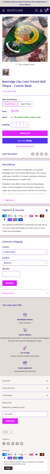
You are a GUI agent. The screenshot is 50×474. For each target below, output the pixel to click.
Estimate (9, 283)
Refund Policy (7, 293)
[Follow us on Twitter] (8, 443)
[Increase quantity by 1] (26, 124)
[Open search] (36, 10)
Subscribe (10, 421)
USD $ (6, 432)
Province (5, 258)
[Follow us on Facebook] (4, 443)
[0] (45, 10)
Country (5, 247)
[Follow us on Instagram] (12, 443)
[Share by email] (46, 154)
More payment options (25, 146)
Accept (8, 468)
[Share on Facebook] (32, 154)
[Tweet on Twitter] (41, 154)
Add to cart (25, 133)
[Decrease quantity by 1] (13, 124)
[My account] (41, 10)
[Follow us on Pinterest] (17, 443)
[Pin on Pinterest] (37, 154)
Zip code (5, 269)
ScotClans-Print (9, 91)
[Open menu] (3, 10)
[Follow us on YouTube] (21, 443)
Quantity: (6, 125)
